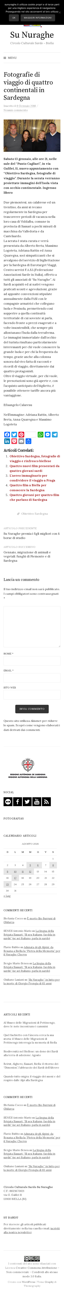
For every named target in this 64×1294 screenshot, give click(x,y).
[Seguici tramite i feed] (46, 801)
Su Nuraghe (32, 35)
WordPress (28, 1282)
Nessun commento (16, 110)
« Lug (7, 896)
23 (7, 884)
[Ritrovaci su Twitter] (27, 801)
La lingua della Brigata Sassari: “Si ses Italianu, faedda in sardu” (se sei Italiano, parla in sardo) (29, 934)
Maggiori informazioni (38, 18)
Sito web (10, 687)
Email (9, 670)
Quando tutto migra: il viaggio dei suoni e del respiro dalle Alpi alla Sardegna (32, 1078)
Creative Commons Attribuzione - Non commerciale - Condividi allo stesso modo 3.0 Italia (32, 1272)
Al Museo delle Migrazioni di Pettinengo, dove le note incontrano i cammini (29, 1024)
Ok (13, 18)
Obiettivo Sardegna (34, 513)
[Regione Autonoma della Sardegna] (28, 768)
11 (23, 871)
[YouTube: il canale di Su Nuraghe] (36, 801)
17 (15, 877)
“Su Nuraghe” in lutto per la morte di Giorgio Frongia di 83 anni (32, 981)
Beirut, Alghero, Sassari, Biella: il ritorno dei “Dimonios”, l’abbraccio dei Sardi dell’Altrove (31, 1065)
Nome (8, 653)
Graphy (49, 1282)
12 (30, 871)
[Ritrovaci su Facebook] (17, 801)
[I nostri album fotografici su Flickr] (8, 801)
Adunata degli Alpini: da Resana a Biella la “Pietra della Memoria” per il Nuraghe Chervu (32, 951)
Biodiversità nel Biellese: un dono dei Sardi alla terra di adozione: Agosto (31, 1053)
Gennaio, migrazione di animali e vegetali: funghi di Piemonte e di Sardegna (27, 556)
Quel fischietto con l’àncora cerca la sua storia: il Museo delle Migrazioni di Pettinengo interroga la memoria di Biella (30, 1038)
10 (15, 871)
